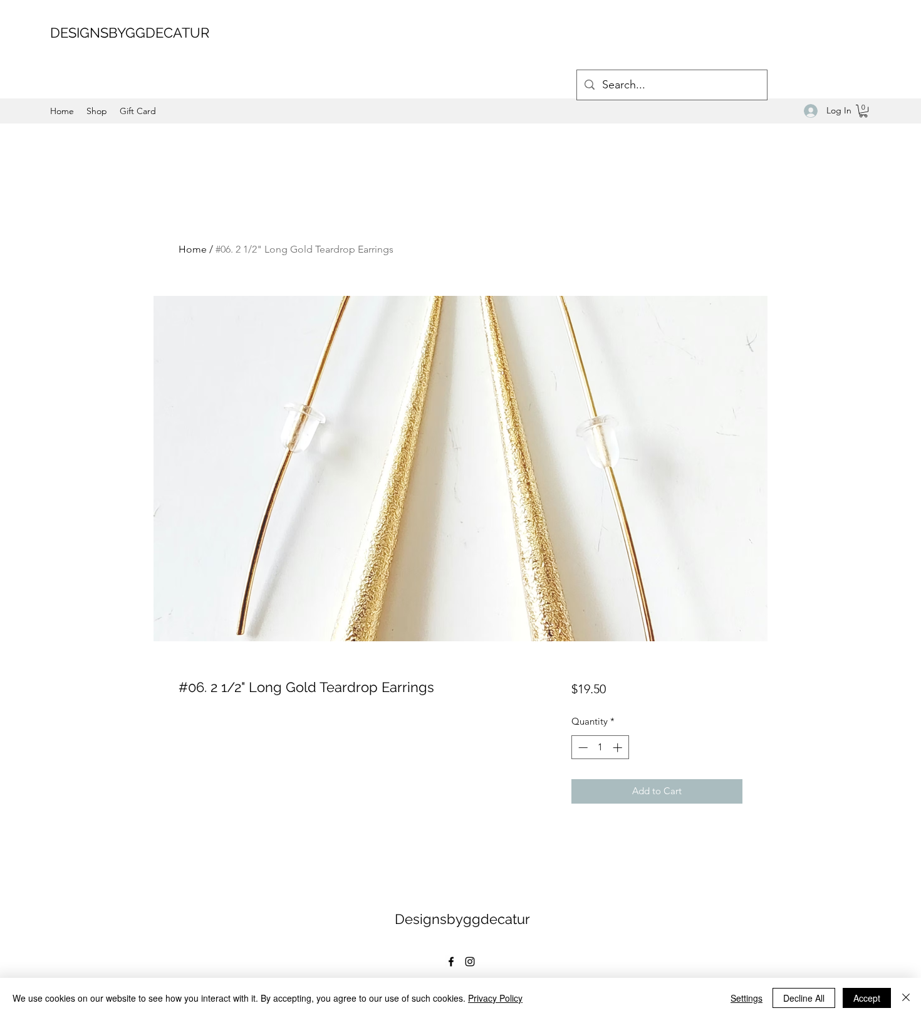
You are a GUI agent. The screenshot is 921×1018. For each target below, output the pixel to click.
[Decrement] (581, 747)
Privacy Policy (495, 998)
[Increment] (618, 747)
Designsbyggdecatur (462, 919)
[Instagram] (470, 961)
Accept (866, 998)
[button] (863, 111)
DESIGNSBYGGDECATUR (129, 32)
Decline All (804, 998)
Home (193, 249)
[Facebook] (451, 961)
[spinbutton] (600, 747)
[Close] (905, 998)
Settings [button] (746, 998)
